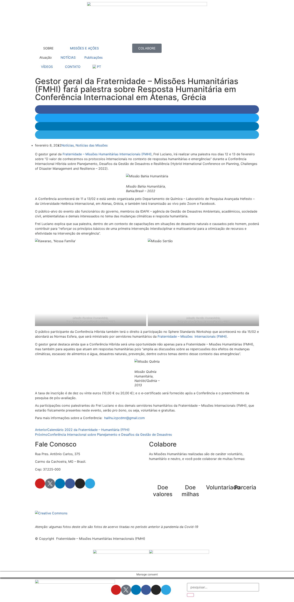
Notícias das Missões (92, 145)
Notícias (67, 145)
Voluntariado (223, 487)
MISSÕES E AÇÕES (84, 48)
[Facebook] (70, 484)
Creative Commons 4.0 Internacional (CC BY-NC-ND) (158, 513)
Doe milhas (190, 491)
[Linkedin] (60, 484)
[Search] (190, 595)
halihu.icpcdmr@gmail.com (124, 418)
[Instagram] (80, 484)
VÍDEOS (47, 67)
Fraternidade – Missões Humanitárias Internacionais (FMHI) (107, 154)
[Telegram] (90, 484)
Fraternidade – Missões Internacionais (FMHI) (192, 336)
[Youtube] (40, 484)
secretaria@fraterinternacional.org (61, 495)
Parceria (245, 487)
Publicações (93, 57)
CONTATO (72, 67)
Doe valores (162, 491)
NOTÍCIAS (68, 57)
